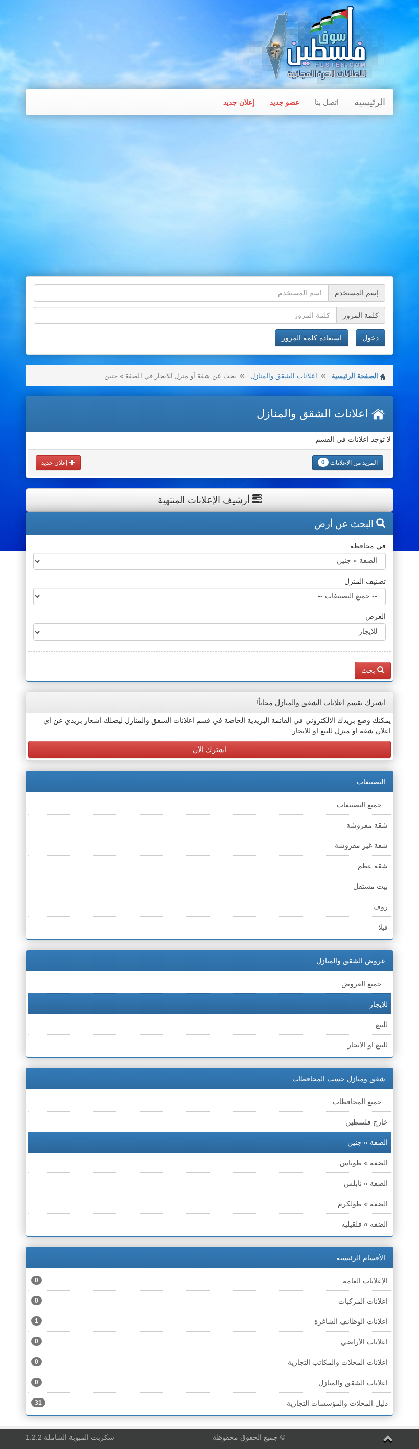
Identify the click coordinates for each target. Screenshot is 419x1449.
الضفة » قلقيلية (364, 1224)
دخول (370, 338)
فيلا (383, 927)
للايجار (378, 1004)
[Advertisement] (209, 197)
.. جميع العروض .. (361, 984)
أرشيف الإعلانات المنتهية (205, 500)
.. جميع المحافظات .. (357, 1101)
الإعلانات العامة (211, 1281)
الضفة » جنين (367, 1142)
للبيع (382, 1024)
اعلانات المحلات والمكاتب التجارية (211, 1362)
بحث (369, 670)
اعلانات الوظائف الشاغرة (211, 1321)
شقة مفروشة (367, 825)
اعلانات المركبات (211, 1301)
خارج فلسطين (366, 1122)
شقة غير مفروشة (361, 845)
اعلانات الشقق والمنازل (283, 376)
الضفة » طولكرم (363, 1204)
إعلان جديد (238, 102)
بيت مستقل (370, 886)
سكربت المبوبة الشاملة (79, 1437)
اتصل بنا (327, 102)
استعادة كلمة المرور (312, 338)
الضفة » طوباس (364, 1163)
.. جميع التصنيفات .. (359, 805)
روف (380, 907)
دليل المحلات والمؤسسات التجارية (211, 1403)
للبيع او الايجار (367, 1045)
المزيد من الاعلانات (349, 462)
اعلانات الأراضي (211, 1342)
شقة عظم (373, 866)
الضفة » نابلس (366, 1183)
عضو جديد (284, 102)
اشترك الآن (209, 749)
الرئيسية (369, 102)
